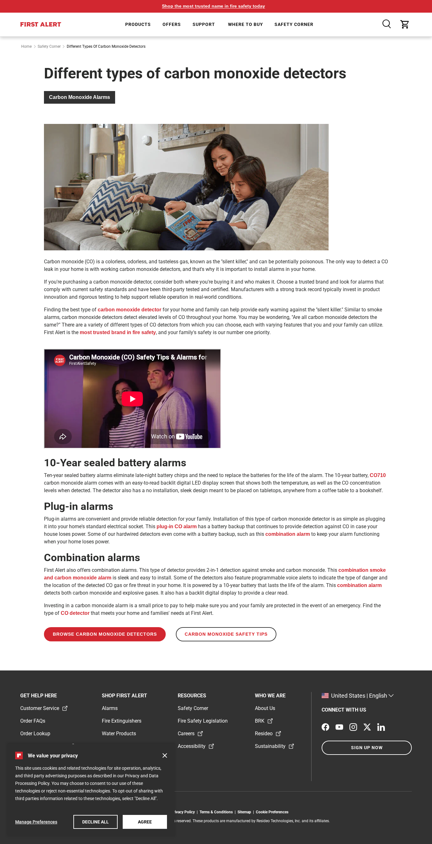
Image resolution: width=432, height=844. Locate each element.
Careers (186, 734)
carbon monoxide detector (129, 309)
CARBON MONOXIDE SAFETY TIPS (226, 634)
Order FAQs (32, 721)
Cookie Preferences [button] (272, 812)
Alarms (110, 708)
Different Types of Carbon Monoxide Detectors (106, 46)
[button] (165, 755)
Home (26, 46)
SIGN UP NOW (367, 747)
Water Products (119, 734)
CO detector (75, 613)
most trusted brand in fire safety (118, 332)
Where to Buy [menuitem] (245, 24)
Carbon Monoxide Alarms (79, 97)
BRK (259, 721)
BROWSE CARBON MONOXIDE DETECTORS (105, 634)
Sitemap (245, 812)
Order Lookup (35, 734)
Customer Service (39, 708)
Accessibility (192, 746)
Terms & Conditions (217, 812)
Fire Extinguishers (121, 721)
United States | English (359, 695)
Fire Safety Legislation (203, 721)
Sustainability (270, 746)
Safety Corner (49, 46)
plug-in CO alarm (177, 526)
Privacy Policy (184, 812)
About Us (265, 708)
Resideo (264, 734)
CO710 (378, 475)
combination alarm (287, 534)
